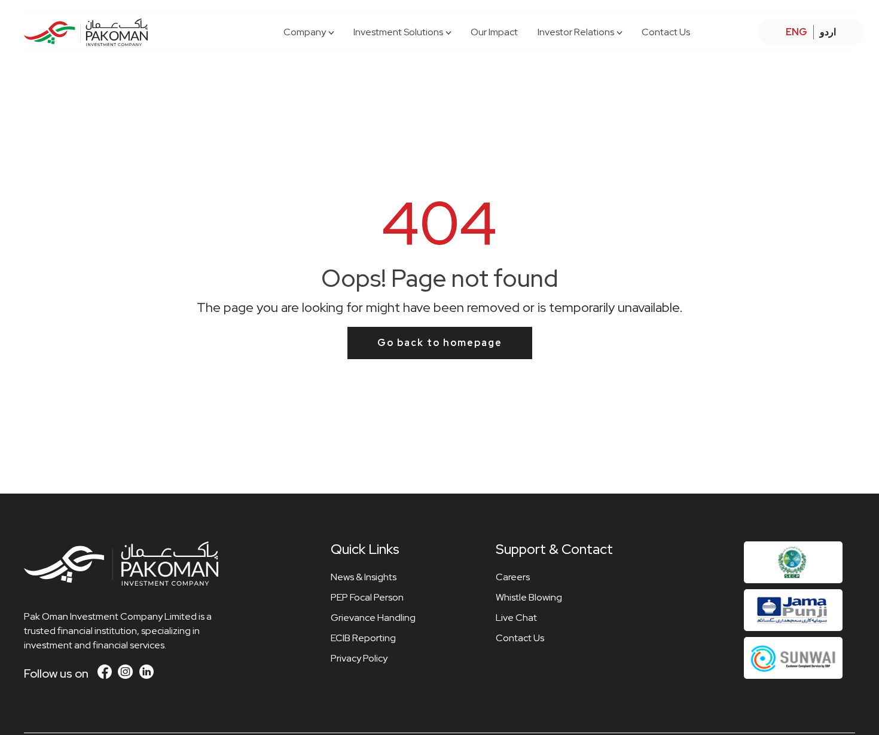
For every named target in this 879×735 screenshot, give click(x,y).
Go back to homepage (439, 342)
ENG (796, 32)
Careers (513, 577)
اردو (828, 32)
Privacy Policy (359, 658)
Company (304, 32)
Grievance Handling (373, 617)
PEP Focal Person (367, 597)
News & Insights (363, 577)
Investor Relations (576, 32)
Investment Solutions (398, 32)
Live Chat (516, 617)
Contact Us (666, 32)
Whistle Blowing (529, 597)
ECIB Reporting (363, 638)
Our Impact (494, 32)
